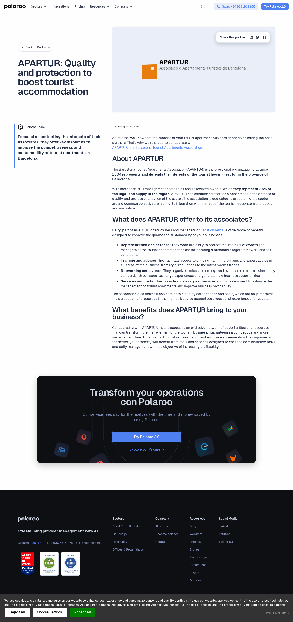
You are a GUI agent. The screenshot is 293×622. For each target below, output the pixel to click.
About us (161, 526)
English (36, 543)
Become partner (166, 534)
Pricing (79, 6)
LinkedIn (224, 526)
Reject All (17, 612)
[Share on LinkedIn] (251, 37)
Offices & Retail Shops (128, 549)
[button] (39, 6)
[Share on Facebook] (264, 37)
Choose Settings (50, 612)
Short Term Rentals (126, 526)
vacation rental (212, 230)
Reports (195, 541)
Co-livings (120, 534)
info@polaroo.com (88, 543)
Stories (194, 549)
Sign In (205, 6)
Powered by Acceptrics (277, 613)
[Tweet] (258, 37)
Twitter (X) (226, 541)
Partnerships (198, 557)
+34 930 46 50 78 (60, 543)
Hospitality (120, 541)
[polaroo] (59, 519)
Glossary (196, 580)
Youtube (224, 534)
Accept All (82, 612)
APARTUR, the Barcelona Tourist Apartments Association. (157, 148)
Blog (193, 526)
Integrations (60, 6)
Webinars (196, 534)
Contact (161, 541)
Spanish (23, 543)
